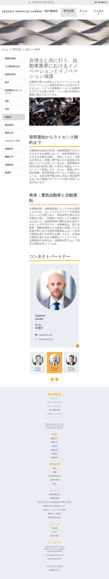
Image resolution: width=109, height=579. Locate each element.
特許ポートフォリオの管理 (54, 510)
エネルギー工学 (12, 140)
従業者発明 (10, 74)
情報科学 (9, 148)
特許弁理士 (54, 536)
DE (95, 2)
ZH (105, 2)
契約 (7, 101)
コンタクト (98, 12)
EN (99, 2)
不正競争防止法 (12, 66)
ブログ (54, 532)
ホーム (5, 49)
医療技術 (9, 164)
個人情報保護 (54, 410)
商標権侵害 (54, 498)
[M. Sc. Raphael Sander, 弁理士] (77, 346)
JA (102, 2)
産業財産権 (10, 58)
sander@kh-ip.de (45, 334)
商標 (54, 472)
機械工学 (9, 156)
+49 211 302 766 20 (45, 339)
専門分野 (68, 11)
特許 (54, 468)
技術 (27, 49)
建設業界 (9, 125)
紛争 (7, 82)
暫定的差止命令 (54, 517)
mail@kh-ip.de (54, 570)
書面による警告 (54, 513)
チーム (83, 11)
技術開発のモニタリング (13, 91)
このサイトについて (54, 414)
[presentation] (52, 379)
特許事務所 (51, 11)
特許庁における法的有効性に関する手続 (54, 502)
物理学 (8, 172)
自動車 (8, 117)
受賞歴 (54, 528)
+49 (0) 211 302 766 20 (42, 2)
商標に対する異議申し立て (54, 506)
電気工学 (9, 133)
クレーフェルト (54, 406)
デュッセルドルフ (54, 402)
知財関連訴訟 (54, 494)
